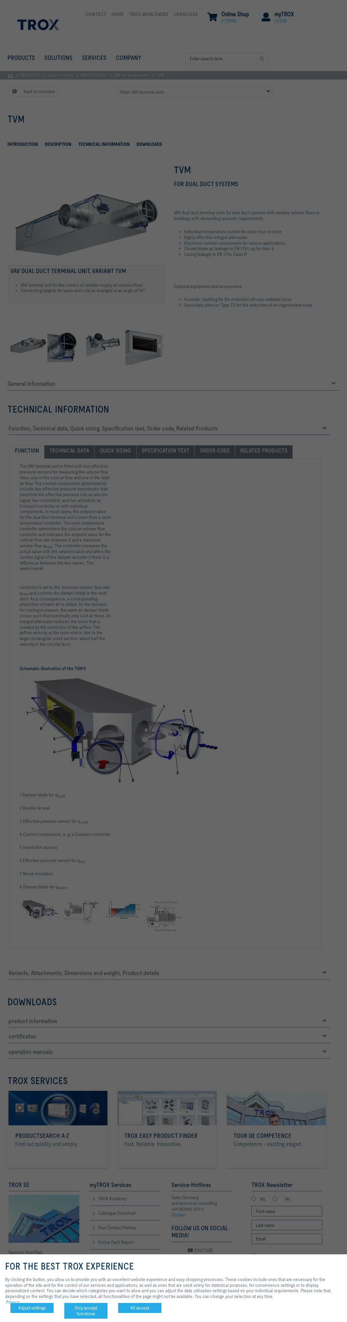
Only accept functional (86, 1310)
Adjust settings (32, 1307)
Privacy (12, 1302)
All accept (139, 1307)
